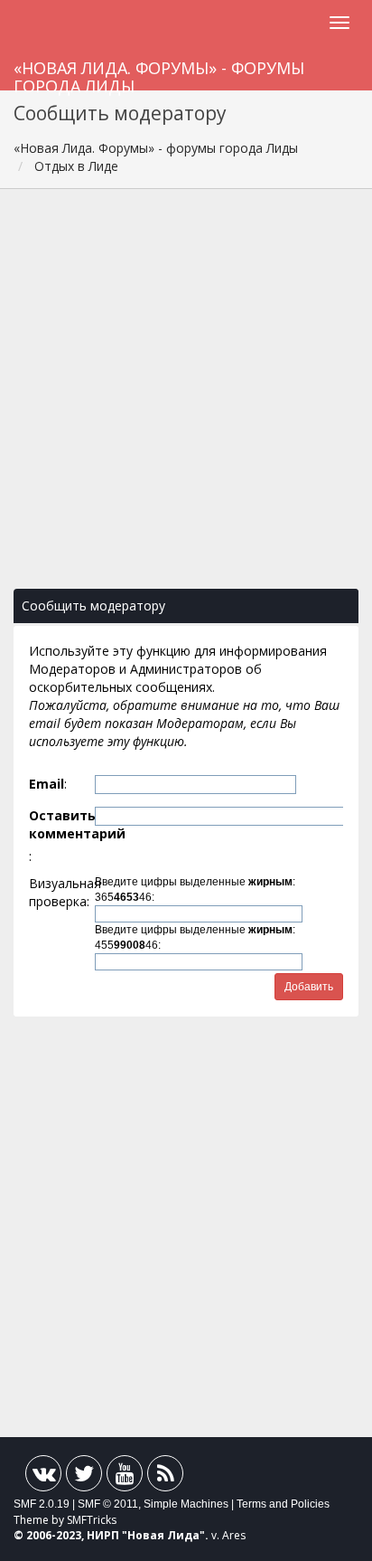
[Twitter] (84, 1477)
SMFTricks (91, 1520)
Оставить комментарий (60, 824)
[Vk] (43, 1477)
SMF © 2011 (108, 1504)
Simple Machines (186, 1504)
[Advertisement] (186, 398)
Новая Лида (163, 1535)
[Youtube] (125, 1477)
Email (46, 783)
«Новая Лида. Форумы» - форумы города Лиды (159, 73)
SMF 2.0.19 (42, 1504)
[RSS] (165, 1477)
